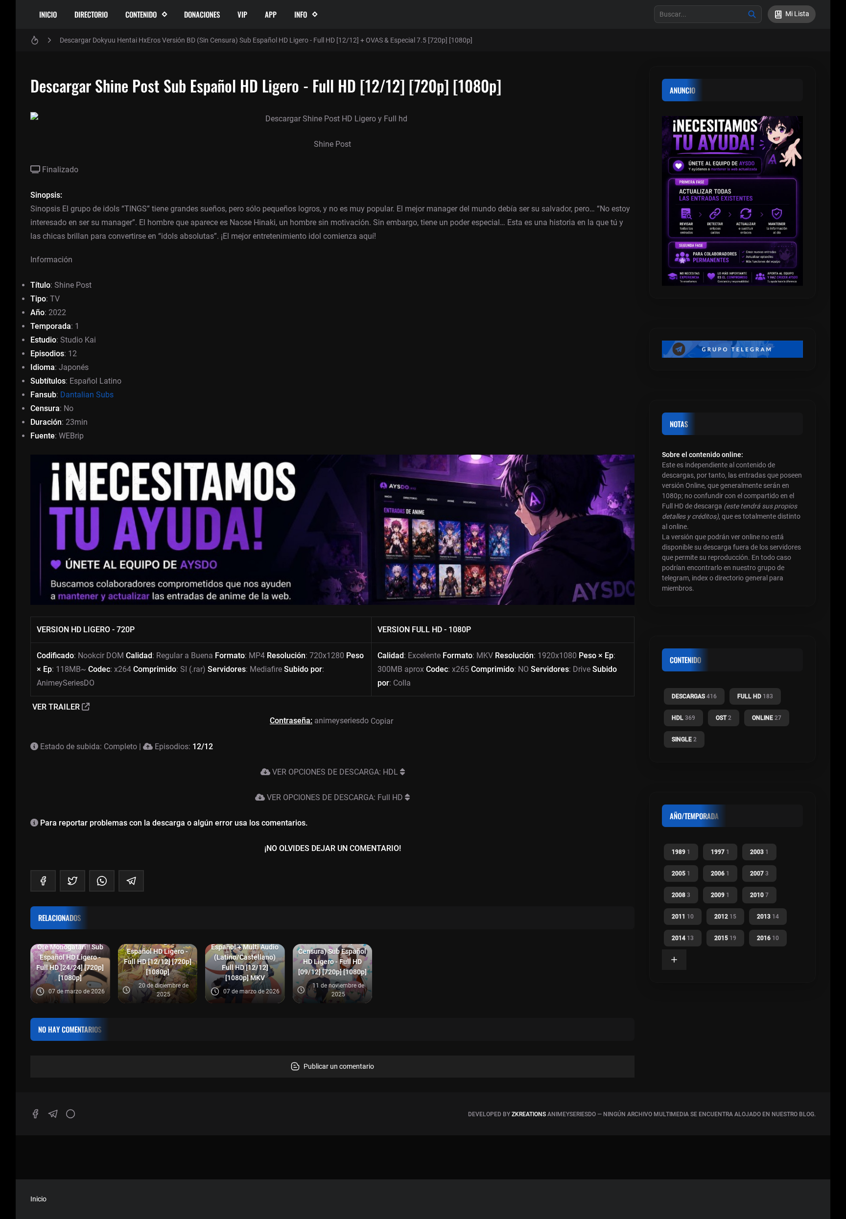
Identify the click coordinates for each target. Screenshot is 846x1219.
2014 (683, 938)
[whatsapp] (102, 881)
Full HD (755, 696)
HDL (683, 717)
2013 (768, 916)
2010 (759, 895)
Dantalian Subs (87, 394)
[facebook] (43, 881)
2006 (720, 873)
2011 (683, 916)
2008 (681, 895)
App (271, 14)
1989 (681, 852)
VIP (242, 14)
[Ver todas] (674, 959)
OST (723, 717)
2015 (725, 938)
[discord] (70, 1114)
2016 (768, 938)
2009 (720, 895)
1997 (720, 852)
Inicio (48, 14)
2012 (725, 916)
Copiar (383, 721)
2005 (681, 873)
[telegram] (131, 881)
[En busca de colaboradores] (332, 530)
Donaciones (202, 14)
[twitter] (72, 881)
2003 (759, 852)
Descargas (694, 696)
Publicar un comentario (339, 1066)
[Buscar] (752, 14)
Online (766, 717)
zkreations (529, 1114)
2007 (759, 873)
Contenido (141, 14)
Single (684, 739)
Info (300, 14)
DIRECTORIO (91, 14)
